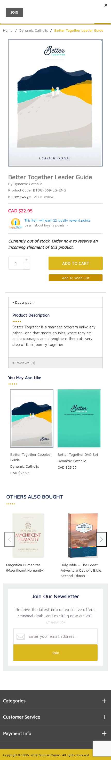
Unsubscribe (55, 622)
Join (55, 652)
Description (24, 302)
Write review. (44, 197)
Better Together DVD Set (78, 454)
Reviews (25, 363)
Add (75, 263)
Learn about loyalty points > (46, 225)
